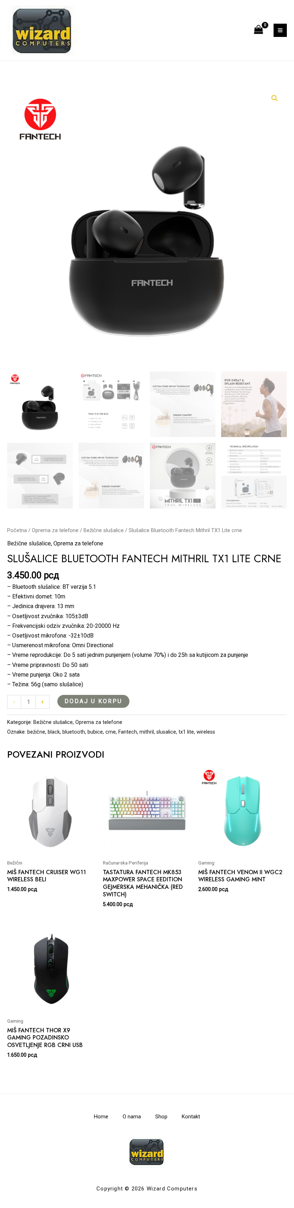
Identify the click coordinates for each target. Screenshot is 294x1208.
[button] (274, 98)
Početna (17, 530)
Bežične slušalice (104, 530)
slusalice (166, 732)
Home (101, 1116)
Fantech (127, 732)
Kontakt (191, 1116)
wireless (205, 732)
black (54, 732)
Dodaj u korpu (93, 701)
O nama (132, 1116)
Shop (161, 1116)
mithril (146, 732)
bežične (36, 732)
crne (110, 732)
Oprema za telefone (55, 530)
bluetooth (73, 732)
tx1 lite (186, 732)
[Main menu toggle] (280, 30)
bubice (95, 732)
